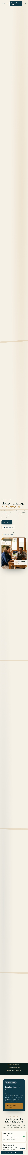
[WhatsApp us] (25, 1152)
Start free (6, 522)
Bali (4, 3)
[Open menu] (25, 3)
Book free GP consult (14, 3)
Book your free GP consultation (12, 1106)
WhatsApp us (9, 527)
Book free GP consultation (12, 1153)
